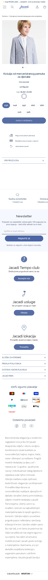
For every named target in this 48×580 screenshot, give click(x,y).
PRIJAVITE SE (24, 238)
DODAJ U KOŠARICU (24, 121)
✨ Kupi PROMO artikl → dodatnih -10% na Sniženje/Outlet (24, 2)
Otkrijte (24, 313)
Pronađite (24, 347)
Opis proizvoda (24, 82)
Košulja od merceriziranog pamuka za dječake (26, 16)
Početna (5, 16)
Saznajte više (24, 278)
